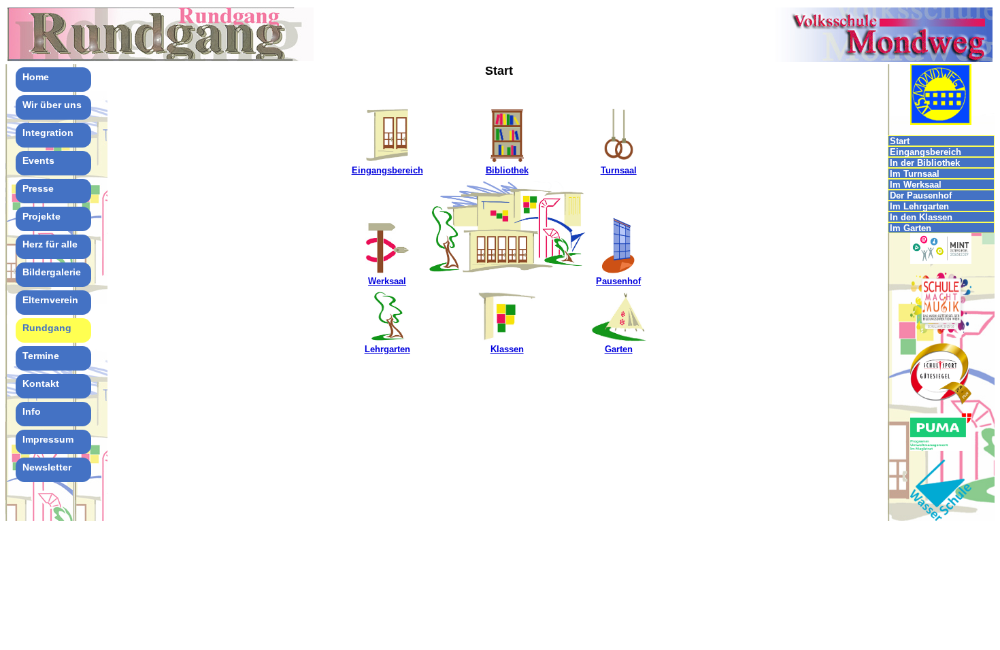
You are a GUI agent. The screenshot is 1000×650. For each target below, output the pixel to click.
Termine (40, 355)
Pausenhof (618, 281)
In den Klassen (921, 217)
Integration (47, 132)
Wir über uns (52, 104)
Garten (619, 349)
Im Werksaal (915, 184)
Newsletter (46, 467)
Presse (38, 188)
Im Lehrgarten (919, 206)
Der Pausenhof (921, 195)
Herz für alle (50, 244)
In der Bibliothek (925, 163)
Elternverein (50, 299)
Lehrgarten (387, 349)
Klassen (507, 349)
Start (900, 141)
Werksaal (387, 281)
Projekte (41, 216)
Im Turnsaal (914, 174)
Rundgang (46, 327)
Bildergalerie (51, 272)
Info (31, 411)
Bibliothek (507, 170)
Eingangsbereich (387, 170)
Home (35, 76)
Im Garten (910, 228)
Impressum (47, 439)
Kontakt (40, 383)
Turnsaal (619, 170)
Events (38, 160)
